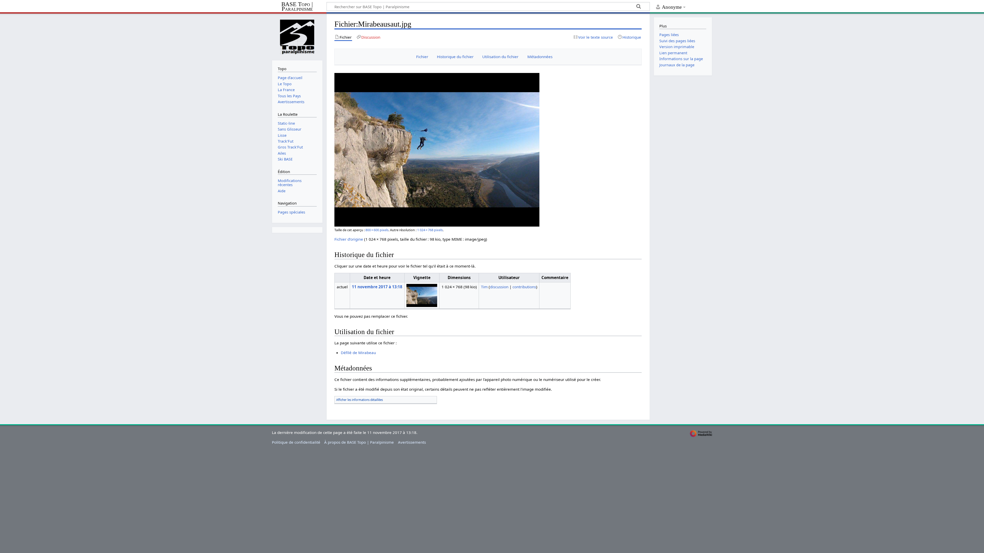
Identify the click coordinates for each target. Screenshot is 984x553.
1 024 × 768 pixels (430, 230)
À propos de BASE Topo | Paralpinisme (359, 442)
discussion (499, 286)
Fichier (422, 56)
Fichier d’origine (348, 239)
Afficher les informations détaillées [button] (359, 400)
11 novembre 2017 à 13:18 (377, 286)
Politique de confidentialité (296, 442)
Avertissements (412, 442)
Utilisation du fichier (500, 56)
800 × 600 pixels (376, 230)
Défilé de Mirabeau (358, 352)
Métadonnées (539, 56)
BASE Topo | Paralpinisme (297, 7)
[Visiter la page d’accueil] (297, 36)
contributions (524, 286)
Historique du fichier (455, 56)
